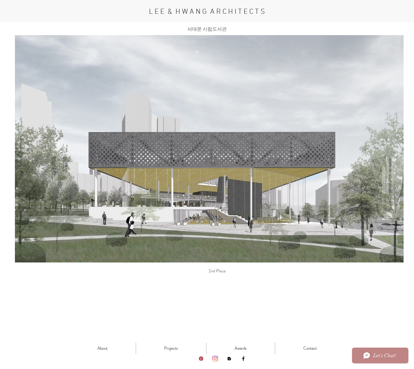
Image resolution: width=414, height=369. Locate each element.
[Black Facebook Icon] (243, 358)
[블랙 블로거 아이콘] (229, 358)
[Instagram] (215, 358)
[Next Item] (394, 169)
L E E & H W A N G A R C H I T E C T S (207, 12)
